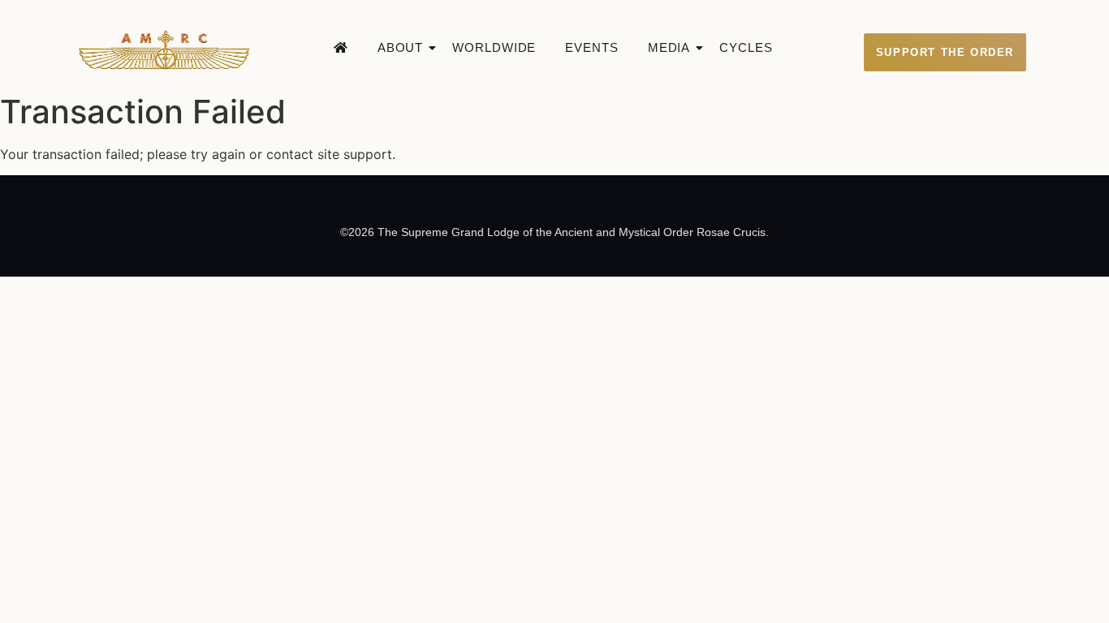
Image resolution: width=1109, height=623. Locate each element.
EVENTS (591, 47)
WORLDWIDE (494, 47)
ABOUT (401, 47)
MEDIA (669, 47)
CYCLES (745, 47)
